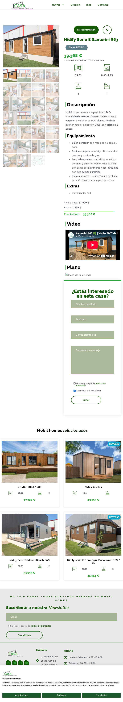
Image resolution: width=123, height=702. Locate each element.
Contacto (103, 4)
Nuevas (56, 4)
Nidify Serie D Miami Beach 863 (29, 560)
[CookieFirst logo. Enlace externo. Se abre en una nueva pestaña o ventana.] (9, 673)
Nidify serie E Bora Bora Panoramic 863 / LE (93, 562)
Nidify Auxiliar (93, 487)
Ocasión (75, 4)
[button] (76, 47)
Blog (88, 4)
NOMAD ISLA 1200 (29, 487)
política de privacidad (41, 626)
